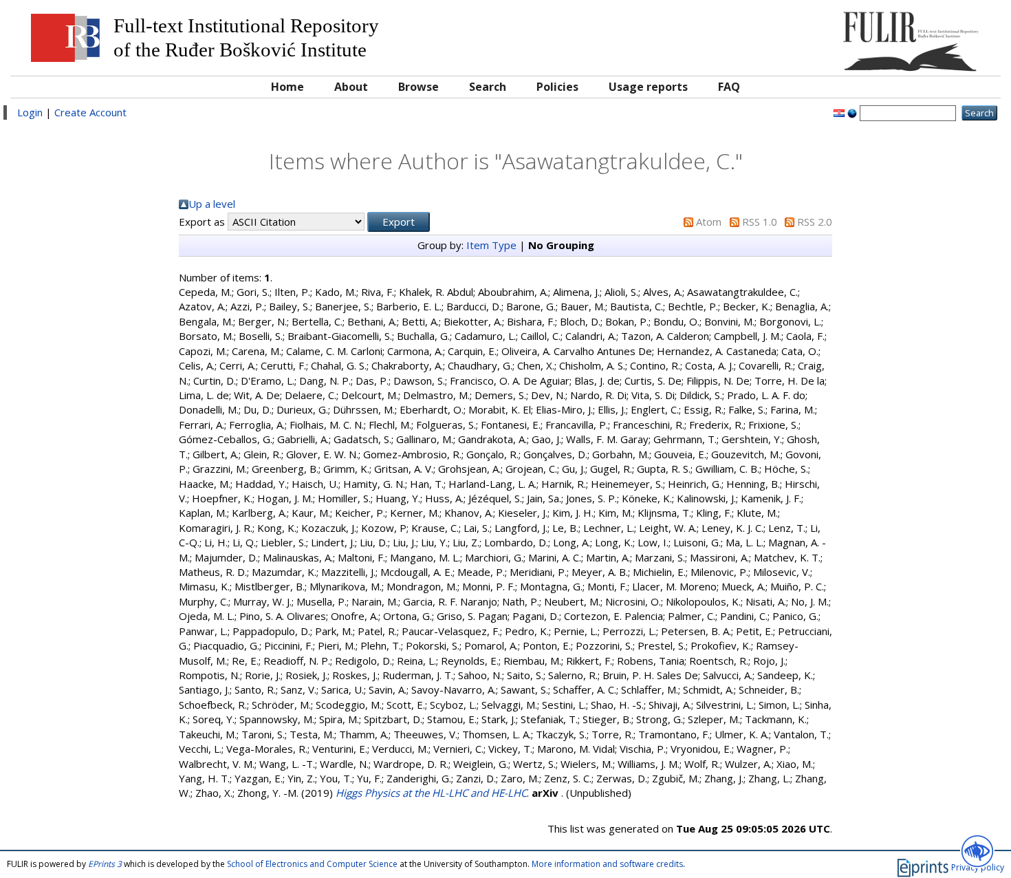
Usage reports (648, 86)
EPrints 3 (105, 864)
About (351, 86)
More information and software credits (607, 864)
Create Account (90, 112)
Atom (708, 221)
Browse (418, 86)
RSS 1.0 (759, 221)
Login (30, 112)
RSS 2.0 (814, 221)
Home (287, 86)
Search (487, 86)
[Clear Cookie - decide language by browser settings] (852, 112)
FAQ (729, 86)
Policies (557, 86)
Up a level (211, 204)
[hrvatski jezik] (839, 112)
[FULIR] (869, 36)
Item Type (491, 245)
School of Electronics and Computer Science (312, 864)
